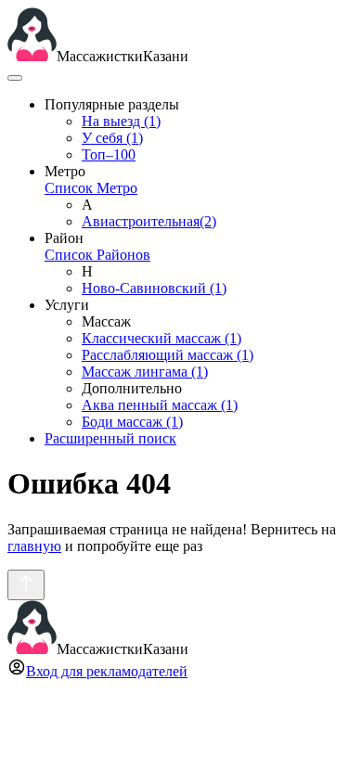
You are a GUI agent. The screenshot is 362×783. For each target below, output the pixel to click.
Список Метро (91, 188)
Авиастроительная (149, 221)
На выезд (121, 121)
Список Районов (97, 255)
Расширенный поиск (110, 438)
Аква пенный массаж (160, 405)
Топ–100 (109, 154)
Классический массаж (161, 338)
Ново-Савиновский (154, 288)
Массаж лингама (145, 371)
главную (34, 546)
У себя (112, 138)
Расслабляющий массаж (167, 355)
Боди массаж (132, 422)
